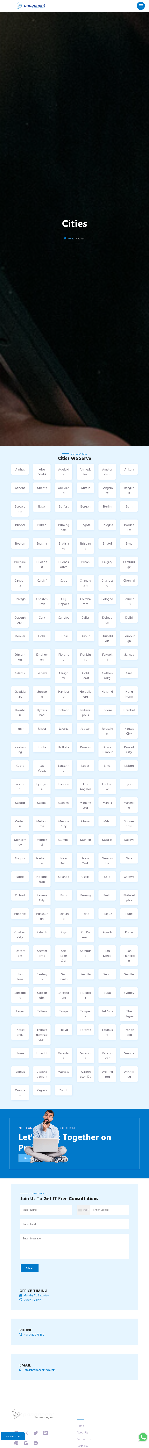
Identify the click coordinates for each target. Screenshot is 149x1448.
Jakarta (64, 728)
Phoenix (20, 913)
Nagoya (129, 839)
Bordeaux (129, 527)
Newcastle (107, 860)
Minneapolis (129, 823)
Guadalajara (20, 694)
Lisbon (129, 765)
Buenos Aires (63, 564)
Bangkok (129, 490)
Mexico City (63, 823)
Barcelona (20, 509)
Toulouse (107, 1032)
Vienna (129, 1053)
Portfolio (82, 1446)
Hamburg (63, 694)
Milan (107, 821)
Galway (129, 654)
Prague (107, 913)
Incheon (63, 710)
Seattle (85, 974)
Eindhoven (42, 657)
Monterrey (20, 842)
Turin (20, 1053)
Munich (85, 839)
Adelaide (63, 472)
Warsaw (63, 1071)
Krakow (85, 747)
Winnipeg (129, 1074)
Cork (42, 617)
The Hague (129, 1014)
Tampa (63, 1011)
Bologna (107, 524)
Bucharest (20, 564)
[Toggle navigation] (141, 6)
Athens (20, 487)
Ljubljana (41, 786)
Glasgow (63, 675)
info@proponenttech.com (39, 1370)
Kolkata (63, 747)
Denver (20, 636)
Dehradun (107, 620)
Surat (107, 992)
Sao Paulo (64, 976)
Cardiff (42, 580)
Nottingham (41, 879)
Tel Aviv (107, 1011)
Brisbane (85, 546)
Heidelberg (85, 694)
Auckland (63, 490)
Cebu (63, 580)
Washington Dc (85, 1074)
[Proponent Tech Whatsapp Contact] (143, 1437)
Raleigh (42, 932)
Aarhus (20, 469)
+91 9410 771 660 (34, 1335)
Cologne (107, 598)
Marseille (129, 805)
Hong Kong (129, 694)
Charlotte (107, 583)
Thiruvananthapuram (42, 1034)
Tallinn (42, 1011)
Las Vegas (42, 768)
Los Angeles (85, 786)
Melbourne (41, 823)
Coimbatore (85, 601)
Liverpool (20, 786)
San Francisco (129, 955)
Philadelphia (129, 898)
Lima (107, 765)
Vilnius (20, 1071)
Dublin (85, 636)
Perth (107, 895)
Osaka (85, 876)
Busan (85, 561)
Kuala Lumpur (107, 749)
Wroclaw (20, 1092)
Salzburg (85, 953)
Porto (85, 913)
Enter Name (30, 1210)
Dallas (85, 617)
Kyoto (20, 765)
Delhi (129, 617)
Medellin (20, 823)
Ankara (129, 469)
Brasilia (42, 543)
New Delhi (63, 860)
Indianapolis (85, 712)
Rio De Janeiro (85, 935)
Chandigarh (85, 583)
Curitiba (63, 617)
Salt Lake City (63, 955)
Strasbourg (63, 995)
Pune (129, 913)
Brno (129, 543)
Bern (129, 506)
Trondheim (129, 1032)
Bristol (107, 543)
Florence (63, 657)
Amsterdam (107, 472)
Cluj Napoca (63, 601)
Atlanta (42, 487)
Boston (20, 543)
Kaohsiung (20, 749)
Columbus (129, 601)
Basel (42, 506)
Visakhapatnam (42, 1074)
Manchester (85, 805)
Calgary (107, 561)
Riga (64, 932)
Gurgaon (42, 694)
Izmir (20, 728)
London (63, 784)
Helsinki (107, 691)
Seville (129, 974)
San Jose (20, 976)
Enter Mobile (101, 1210)
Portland (64, 916)
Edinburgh (129, 638)
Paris (63, 895)
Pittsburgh (42, 916)
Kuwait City (129, 749)
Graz (129, 673)
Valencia (85, 1055)
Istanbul (129, 710)
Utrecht (41, 1053)
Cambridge (129, 564)
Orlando (63, 876)
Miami (85, 821)
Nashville (41, 860)
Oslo (107, 876)
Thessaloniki (20, 1032)
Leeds (85, 765)
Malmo (42, 802)
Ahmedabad (85, 472)
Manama (63, 802)
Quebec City (20, 935)
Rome (129, 932)
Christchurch (42, 601)
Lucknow (107, 786)
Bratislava (64, 546)
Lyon (129, 784)
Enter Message (32, 1238)
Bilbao (41, 524)
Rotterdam (20, 953)
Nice (129, 858)
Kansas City (129, 731)
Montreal (42, 842)
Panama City (42, 898)
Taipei (20, 1011)
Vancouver (107, 1055)
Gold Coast (85, 675)
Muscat (107, 839)
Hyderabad (42, 712)
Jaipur (42, 728)
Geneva (42, 673)
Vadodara (63, 1055)
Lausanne (63, 768)
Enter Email (29, 1224)
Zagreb (42, 1090)
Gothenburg (107, 675)
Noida (20, 876)
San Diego (107, 953)
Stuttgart (85, 995)
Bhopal (20, 524)
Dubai (63, 636)
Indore (107, 710)
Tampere (85, 1014)
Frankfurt (85, 657)
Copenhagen (20, 620)
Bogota (85, 524)
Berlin (107, 506)
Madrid (20, 802)
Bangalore (107, 490)
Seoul (107, 974)
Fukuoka (107, 657)
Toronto (85, 1029)
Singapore (20, 995)
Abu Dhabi (42, 472)
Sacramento (42, 953)
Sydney (129, 992)
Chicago (20, 598)
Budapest (41, 564)
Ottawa (129, 876)
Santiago (42, 976)
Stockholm (42, 995)
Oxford (20, 895)
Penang (85, 895)
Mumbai (63, 839)
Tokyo (63, 1029)
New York (85, 860)
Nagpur (20, 858)
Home (71, 238)
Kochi (42, 747)
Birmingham (63, 527)
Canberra (20, 583)
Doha (41, 636)
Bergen (85, 506)
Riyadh (107, 932)
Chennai (129, 580)
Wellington (107, 1074)
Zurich (63, 1090)
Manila (107, 802)
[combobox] (83, 1210)
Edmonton (20, 657)
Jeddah (85, 728)
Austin (85, 487)
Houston (20, 712)
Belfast (64, 506)
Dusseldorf (107, 638)
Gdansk (20, 673)
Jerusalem (107, 731)
